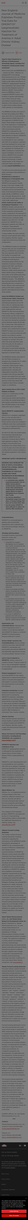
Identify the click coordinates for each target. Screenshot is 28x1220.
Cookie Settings (14, 1211)
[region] (14, 1208)
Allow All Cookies (14, 1215)
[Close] (26, 1198)
